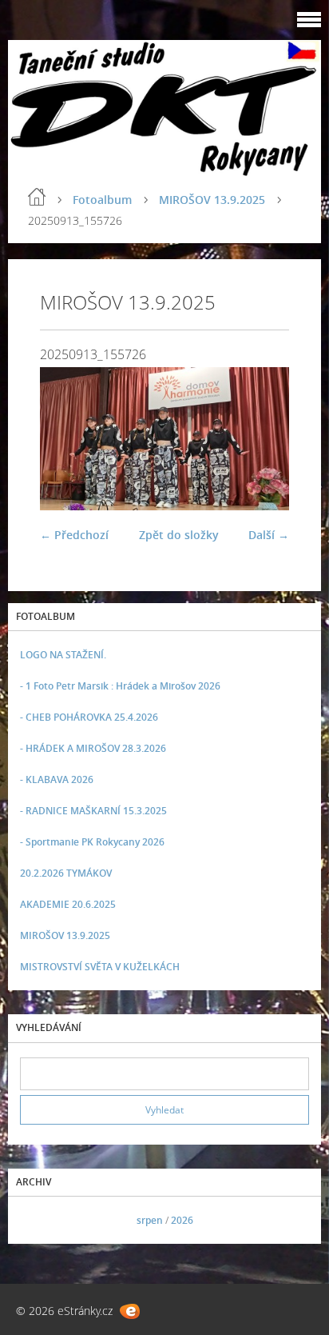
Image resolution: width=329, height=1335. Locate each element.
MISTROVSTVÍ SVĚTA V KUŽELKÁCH (100, 966)
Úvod (37, 196)
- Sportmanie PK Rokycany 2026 (92, 842)
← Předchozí (74, 534)
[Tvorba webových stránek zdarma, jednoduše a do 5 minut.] (130, 1311)
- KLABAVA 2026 (56, 779)
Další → (268, 534)
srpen (150, 1220)
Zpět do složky (179, 534)
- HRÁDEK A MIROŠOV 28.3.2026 (93, 748)
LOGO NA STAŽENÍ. (63, 655)
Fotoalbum (102, 199)
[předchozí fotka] (66, 438)
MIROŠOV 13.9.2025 (212, 199)
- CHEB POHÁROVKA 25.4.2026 (89, 717)
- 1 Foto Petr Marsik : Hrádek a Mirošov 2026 (120, 686)
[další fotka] (263, 438)
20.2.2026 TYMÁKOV (66, 873)
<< (37, 1220)
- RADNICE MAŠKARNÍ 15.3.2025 (93, 810)
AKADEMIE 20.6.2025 (68, 904)
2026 (182, 1220)
